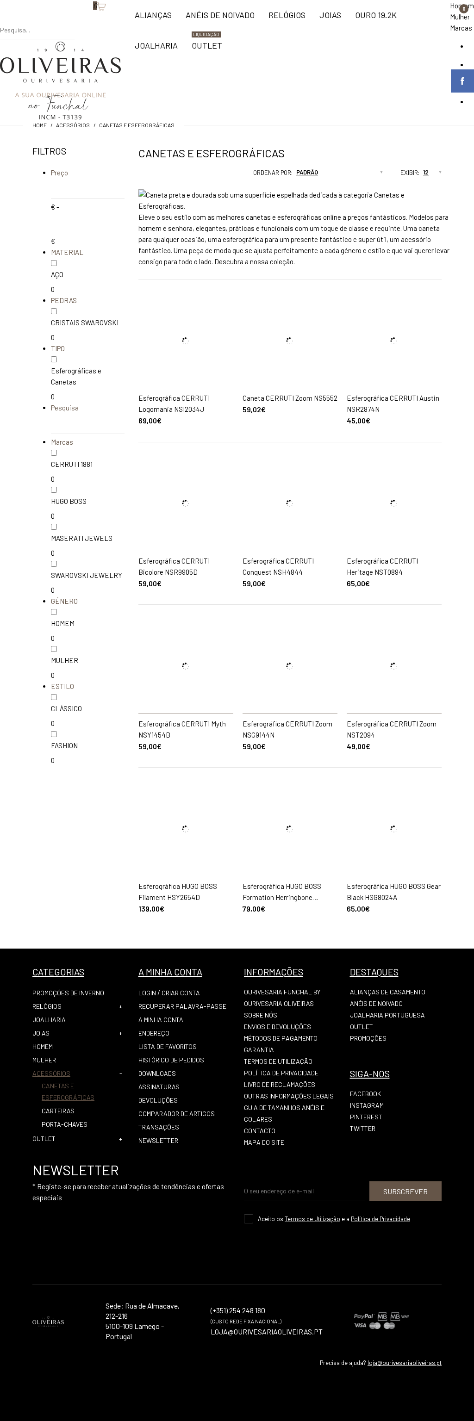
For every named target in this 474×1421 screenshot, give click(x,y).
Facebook (365, 1094)
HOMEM (63, 623)
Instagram (367, 1105)
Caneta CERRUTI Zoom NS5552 (290, 398)
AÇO (57, 274)
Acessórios (73, 125)
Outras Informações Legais (289, 1096)
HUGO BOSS (69, 501)
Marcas (461, 28)
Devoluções (158, 1100)
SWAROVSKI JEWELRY (86, 575)
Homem (42, 1046)
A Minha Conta (160, 1020)
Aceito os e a (334, 1218)
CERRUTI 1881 (72, 464)
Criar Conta (181, 993)
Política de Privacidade (281, 1073)
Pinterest (366, 1117)
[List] (156, 175)
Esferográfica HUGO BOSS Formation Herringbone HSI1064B (282, 897)
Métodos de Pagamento (281, 1038)
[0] (88, 21)
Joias (41, 1033)
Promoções (368, 1038)
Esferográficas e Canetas (76, 376)
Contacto (259, 1131)
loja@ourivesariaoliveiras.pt (405, 1362)
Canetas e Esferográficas (137, 125)
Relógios (47, 1006)
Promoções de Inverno (68, 993)
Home (39, 125)
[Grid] (138, 175)
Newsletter (158, 1140)
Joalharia (49, 1020)
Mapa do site (264, 1142)
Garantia (259, 1050)
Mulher (460, 16)
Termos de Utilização (278, 1061)
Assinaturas (159, 1087)
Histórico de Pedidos (171, 1060)
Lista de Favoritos (167, 1046)
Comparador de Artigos (176, 1113)
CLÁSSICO (66, 708)
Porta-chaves (64, 1124)
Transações (158, 1127)
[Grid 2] (147, 175)
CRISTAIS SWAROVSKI (84, 322)
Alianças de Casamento (387, 992)
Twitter (362, 1128)
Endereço (153, 1033)
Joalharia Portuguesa (387, 1015)
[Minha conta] (79, 21)
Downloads (157, 1073)
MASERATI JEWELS (81, 538)
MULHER (64, 660)
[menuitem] (153, 19)
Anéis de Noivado (376, 1003)
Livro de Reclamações (279, 1084)
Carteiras (58, 1111)
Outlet (361, 1026)
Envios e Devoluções (277, 1026)
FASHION (64, 745)
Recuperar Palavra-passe (182, 1006)
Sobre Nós (260, 1015)
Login (147, 993)
